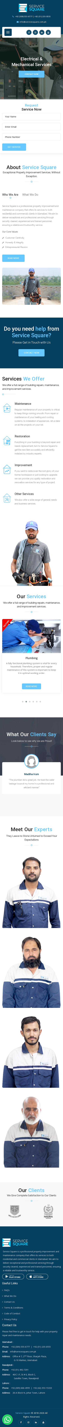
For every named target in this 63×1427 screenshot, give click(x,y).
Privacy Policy (10, 1319)
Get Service (14, 147)
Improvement (23, 465)
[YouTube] (43, 1422)
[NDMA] (48, 1211)
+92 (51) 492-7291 (20, 1369)
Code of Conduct (12, 1313)
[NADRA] (14, 1211)
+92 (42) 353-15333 (42, 1388)
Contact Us (9, 1301)
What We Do (30, 194)
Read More (31, 686)
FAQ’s (7, 1290)
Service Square (23, 1413)
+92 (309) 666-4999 (20, 1388)
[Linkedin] (36, 1422)
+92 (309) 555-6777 (24, 16)
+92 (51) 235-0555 (43, 16)
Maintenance (23, 403)
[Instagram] (28, 1422)
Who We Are (10, 194)
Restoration (22, 436)
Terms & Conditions (13, 1307)
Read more (13, 258)
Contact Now (31, 74)
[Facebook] (21, 1422)
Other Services (24, 494)
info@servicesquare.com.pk (23, 1351)
